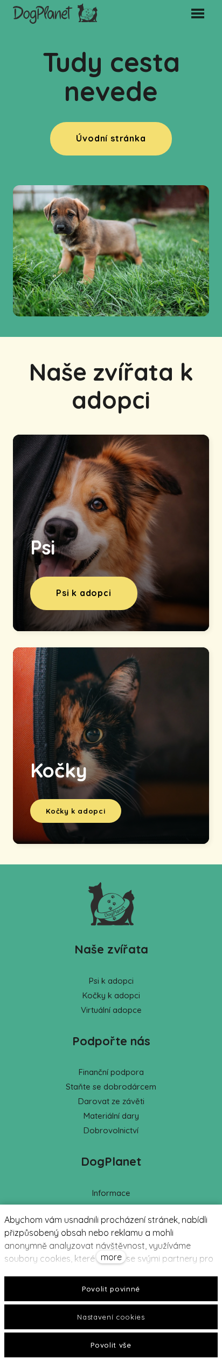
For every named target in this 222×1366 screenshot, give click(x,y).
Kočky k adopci (111, 995)
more (111, 1257)
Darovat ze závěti (111, 1101)
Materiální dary (111, 1116)
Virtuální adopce (111, 1010)
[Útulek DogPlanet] (55, 13)
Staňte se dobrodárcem (111, 1086)
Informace (111, 1193)
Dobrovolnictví (111, 1130)
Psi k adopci (111, 981)
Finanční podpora (111, 1072)
